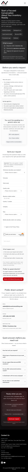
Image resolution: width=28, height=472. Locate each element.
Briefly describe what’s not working (12, 220)
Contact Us (5, 435)
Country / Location (7, 201)
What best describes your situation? (12, 170)
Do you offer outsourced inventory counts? (12, 369)
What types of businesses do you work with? (13, 356)
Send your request (14, 419)
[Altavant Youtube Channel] (4, 462)
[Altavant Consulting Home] (4, 3)
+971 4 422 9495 (8, 448)
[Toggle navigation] (25, 3)
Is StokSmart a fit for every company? (13, 375)
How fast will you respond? (10, 350)
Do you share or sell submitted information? (11, 381)
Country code (6, 188)
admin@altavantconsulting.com (12, 446)
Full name (5, 178)
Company (5, 206)
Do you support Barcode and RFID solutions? (12, 363)
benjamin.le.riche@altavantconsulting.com (14, 456)
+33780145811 (7, 458)
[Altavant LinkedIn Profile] (2, 462)
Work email (6, 183)
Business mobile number (9, 196)
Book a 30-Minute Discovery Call (13, 279)
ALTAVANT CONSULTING (15, 468)
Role (4, 212)
